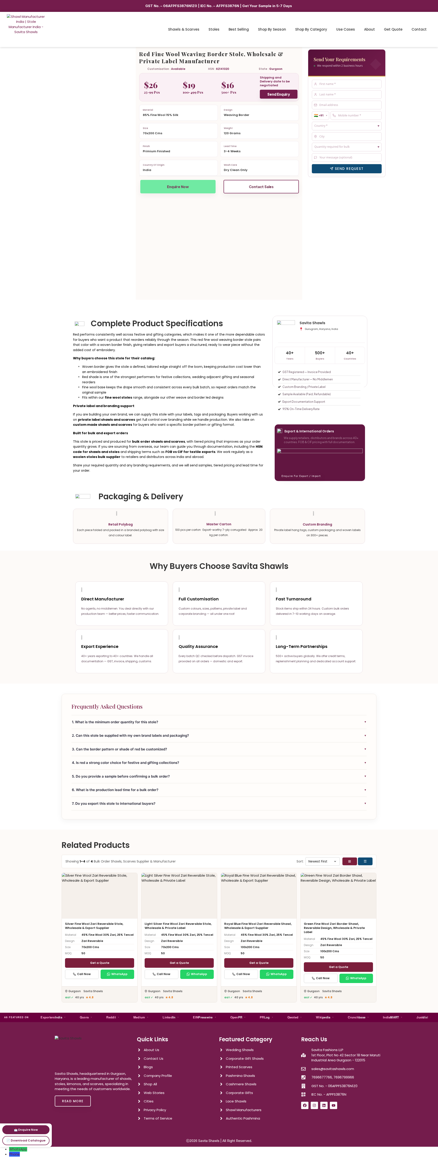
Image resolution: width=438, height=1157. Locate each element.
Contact (419, 29)
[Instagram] (314, 1105)
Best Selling (239, 29)
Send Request (349, 168)
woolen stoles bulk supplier (96, 457)
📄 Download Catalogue (25, 1140)
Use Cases (345, 29)
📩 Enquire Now (26, 1130)
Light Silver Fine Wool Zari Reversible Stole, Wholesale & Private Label (178, 926)
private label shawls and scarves (106, 419)
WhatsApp (119, 974)
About (369, 29)
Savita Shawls (208, 1141)
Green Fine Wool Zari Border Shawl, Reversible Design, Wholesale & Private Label (334, 928)
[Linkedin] (324, 1105)
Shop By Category (311, 29)
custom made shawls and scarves (102, 424)
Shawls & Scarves (183, 29)
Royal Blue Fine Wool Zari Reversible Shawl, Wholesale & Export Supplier (258, 926)
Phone (14, 1154)
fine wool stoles (118, 397)
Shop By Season (272, 29)
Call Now (84, 974)
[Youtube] (333, 1105)
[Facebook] (304, 1105)
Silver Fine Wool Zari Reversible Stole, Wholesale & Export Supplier (94, 926)
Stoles (214, 29)
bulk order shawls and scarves (158, 441)
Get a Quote (99, 963)
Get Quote (393, 29)
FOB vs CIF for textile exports (190, 452)
